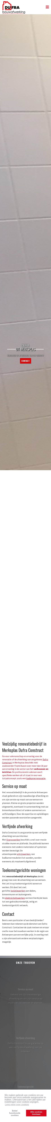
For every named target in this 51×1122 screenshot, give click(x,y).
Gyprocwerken (13, 839)
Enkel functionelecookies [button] (14, 1113)
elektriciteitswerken (15, 897)
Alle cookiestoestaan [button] (36, 1113)
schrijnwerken (23, 854)
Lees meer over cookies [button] (17, 1104)
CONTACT (25, 360)
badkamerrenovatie (35, 778)
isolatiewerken (18, 890)
